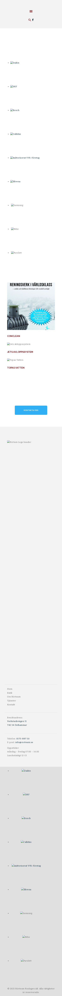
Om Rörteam (14, 697)
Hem (9, 689)
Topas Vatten (15, 368)
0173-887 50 (23, 738)
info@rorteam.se (24, 742)
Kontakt (11, 704)
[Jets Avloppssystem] (35, 344)
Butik (9, 693)
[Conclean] (35, 306)
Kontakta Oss (31, 410)
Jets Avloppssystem (20, 352)
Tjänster (11, 700)
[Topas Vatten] (35, 360)
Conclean (13, 336)
